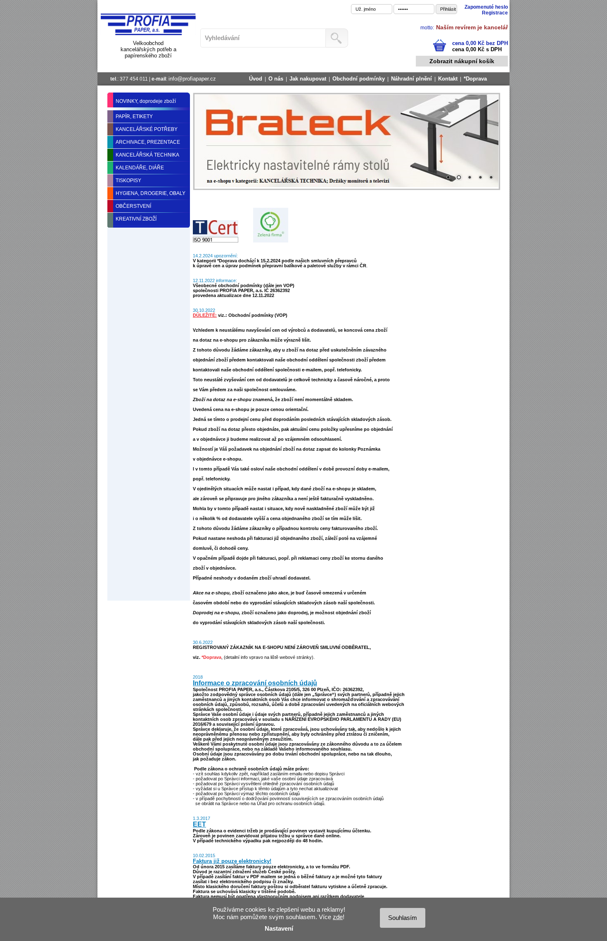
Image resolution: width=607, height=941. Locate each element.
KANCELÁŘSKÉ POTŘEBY (147, 129)
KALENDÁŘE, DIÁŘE (140, 168)
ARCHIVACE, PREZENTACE (148, 142)
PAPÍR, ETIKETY (134, 116)
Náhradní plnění (411, 79)
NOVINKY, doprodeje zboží (146, 101)
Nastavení (279, 928)
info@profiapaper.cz (192, 79)
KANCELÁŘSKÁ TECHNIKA (147, 155)
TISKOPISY (128, 180)
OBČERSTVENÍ (133, 206)
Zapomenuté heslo (486, 7)
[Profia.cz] (148, 33)
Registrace (495, 13)
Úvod (255, 79)
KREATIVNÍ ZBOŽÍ (136, 219)
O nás (275, 79)
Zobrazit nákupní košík (461, 61)
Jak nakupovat (307, 79)
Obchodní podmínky (358, 79)
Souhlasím (402, 917)
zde (338, 916)
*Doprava (475, 79)
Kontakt (448, 79)
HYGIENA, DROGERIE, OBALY (150, 193)
